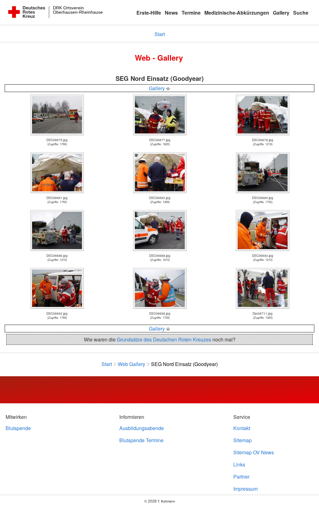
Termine (191, 12)
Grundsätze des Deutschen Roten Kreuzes (164, 339)
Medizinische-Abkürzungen (236, 12)
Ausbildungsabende (141, 428)
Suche (300, 12)
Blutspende (18, 428)
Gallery (281, 12)
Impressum (245, 488)
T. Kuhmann (166, 501)
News (171, 12)
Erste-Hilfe (148, 12)
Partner (241, 476)
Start (160, 34)
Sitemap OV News (253, 452)
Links (239, 464)
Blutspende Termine (141, 440)
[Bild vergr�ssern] (57, 134)
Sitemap (242, 440)
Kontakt (241, 428)
